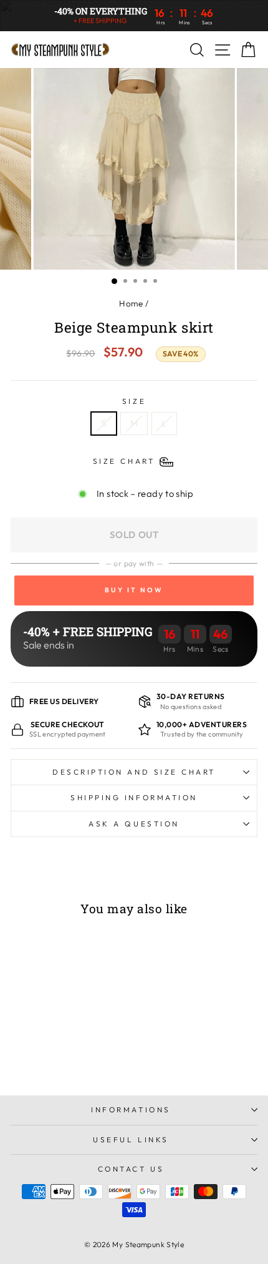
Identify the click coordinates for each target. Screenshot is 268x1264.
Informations (130, 1109)
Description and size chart (134, 772)
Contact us (131, 1168)
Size (134, 401)
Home (131, 303)
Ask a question (134, 823)
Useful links (130, 1139)
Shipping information (134, 797)
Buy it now (134, 590)
